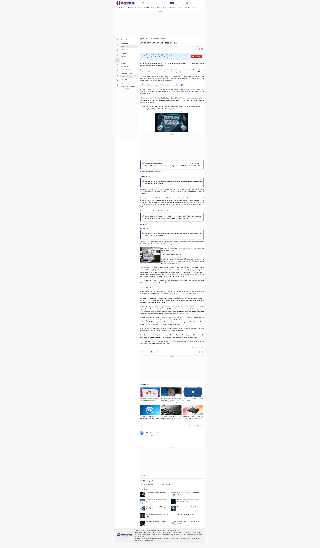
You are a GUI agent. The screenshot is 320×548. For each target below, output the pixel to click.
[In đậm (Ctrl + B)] (150, 432)
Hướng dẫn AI (132, 7)
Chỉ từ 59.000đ (196, 56)
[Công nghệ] (117, 60)
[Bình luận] (195, 49)
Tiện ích (193, 7)
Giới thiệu (137, 530)
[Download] (117, 70)
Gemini (153, 7)
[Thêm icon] (147, 432)
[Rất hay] (202, 46)
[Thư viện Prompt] (117, 44)
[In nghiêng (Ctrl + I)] (153, 432)
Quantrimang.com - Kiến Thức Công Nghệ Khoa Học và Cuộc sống (126, 3)
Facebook (174, 530)
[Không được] (196, 46)
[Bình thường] (199, 46)
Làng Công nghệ (154, 38)
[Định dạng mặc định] (157, 432)
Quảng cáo (168, 530)
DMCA (178, 530)
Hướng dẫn (153, 530)
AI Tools (165, 7)
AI (125, 7)
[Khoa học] (117, 85)
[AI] (117, 39)
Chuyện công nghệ (148, 484)
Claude (140, 7)
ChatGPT (146, 7)
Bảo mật (148, 530)
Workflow (172, 7)
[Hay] (200, 46)
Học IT (187, 7)
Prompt (159, 7)
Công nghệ (180, 7)
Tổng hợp (163, 38)
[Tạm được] (197, 46)
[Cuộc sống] (117, 80)
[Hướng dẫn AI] (117, 50)
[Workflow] (117, 55)
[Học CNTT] (117, 65)
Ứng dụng (159, 530)
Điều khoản (142, 530)
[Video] (117, 75)
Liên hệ (163, 530)
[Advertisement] (160, 24)
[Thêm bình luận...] (174, 437)
